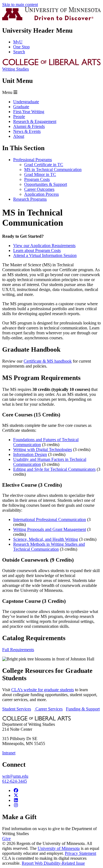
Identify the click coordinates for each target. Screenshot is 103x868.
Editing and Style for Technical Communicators (54, 469)
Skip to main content (20, 4)
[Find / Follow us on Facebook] (16, 790)
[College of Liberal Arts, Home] (51, 64)
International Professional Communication (49, 519)
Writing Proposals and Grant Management (49, 529)
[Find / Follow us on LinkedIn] (16, 800)
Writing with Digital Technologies (42, 449)
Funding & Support (83, 709)
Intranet (8, 753)
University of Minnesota (59, 848)
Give (6, 838)
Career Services (48, 709)
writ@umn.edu (15, 776)
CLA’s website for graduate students (42, 689)
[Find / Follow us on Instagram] (16, 805)
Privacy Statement (80, 853)
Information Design (30, 454)
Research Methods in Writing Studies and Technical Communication (49, 546)
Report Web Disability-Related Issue (53, 863)
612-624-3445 (14, 781)
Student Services (16, 709)
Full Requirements (18, 649)
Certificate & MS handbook (48, 361)
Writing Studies (15, 69)
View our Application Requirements (44, 245)
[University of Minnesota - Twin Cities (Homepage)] (51, 18)
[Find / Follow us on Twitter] (16, 795)
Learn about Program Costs (37, 250)
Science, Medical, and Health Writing (45, 539)
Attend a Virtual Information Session (45, 255)
